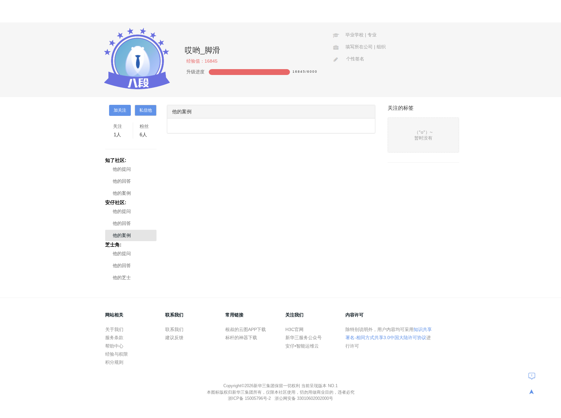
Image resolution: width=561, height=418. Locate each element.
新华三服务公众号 (303, 337)
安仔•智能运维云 (302, 346)
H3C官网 (294, 329)
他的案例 (122, 193)
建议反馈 (174, 337)
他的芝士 (122, 277)
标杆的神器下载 (241, 337)
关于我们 (114, 329)
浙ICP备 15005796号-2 (250, 398)
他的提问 (122, 169)
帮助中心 (114, 346)
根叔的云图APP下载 (245, 329)
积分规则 (114, 362)
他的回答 (122, 181)
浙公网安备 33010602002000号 (304, 398)
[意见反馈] (531, 375)
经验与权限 (116, 354)
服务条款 (114, 337)
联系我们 (174, 329)
